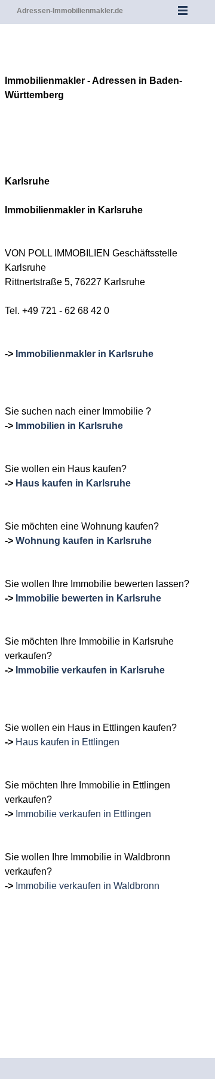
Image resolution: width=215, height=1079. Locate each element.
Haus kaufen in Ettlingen (67, 742)
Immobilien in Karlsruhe (69, 426)
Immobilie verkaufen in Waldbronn (87, 886)
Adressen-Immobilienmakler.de (70, 11)
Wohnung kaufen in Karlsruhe (84, 541)
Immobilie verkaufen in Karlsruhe (90, 670)
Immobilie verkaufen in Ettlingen (83, 814)
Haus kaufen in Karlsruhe (73, 483)
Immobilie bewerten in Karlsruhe (88, 598)
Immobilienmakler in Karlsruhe (84, 354)
